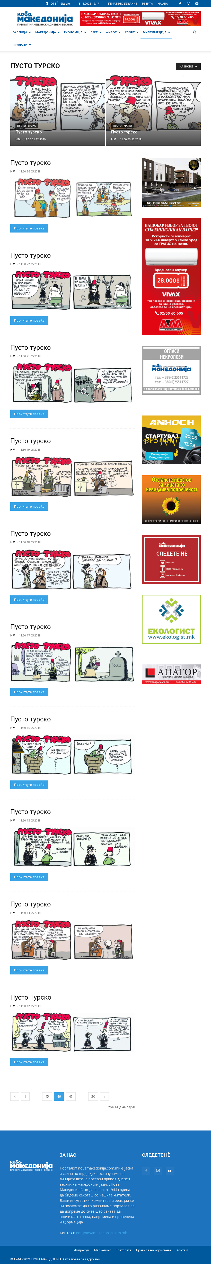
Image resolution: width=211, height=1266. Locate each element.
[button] (194, 32)
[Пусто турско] (57, 103)
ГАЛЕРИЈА (20, 32)
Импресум (81, 1250)
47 (71, 1096)
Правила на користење (154, 1250)
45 (47, 1096)
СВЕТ (94, 32)
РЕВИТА (147, 3)
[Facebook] (180, 3)
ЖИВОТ (111, 32)
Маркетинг (102, 1250)
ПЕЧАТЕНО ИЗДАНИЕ (122, 3)
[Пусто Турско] (72, 1032)
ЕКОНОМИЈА (73, 32)
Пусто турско (26, 125)
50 (93, 1096)
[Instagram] (188, 3)
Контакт (182, 1250)
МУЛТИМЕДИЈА (154, 32)
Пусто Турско (30, 997)
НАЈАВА (163, 3)
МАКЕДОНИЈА (45, 32)
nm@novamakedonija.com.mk (101, 1232)
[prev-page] (14, 1096)
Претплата (123, 1250)
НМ (18, 139)
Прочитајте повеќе (29, 228)
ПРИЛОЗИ (20, 44)
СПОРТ (130, 32)
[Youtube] (197, 3)
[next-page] (104, 1096)
